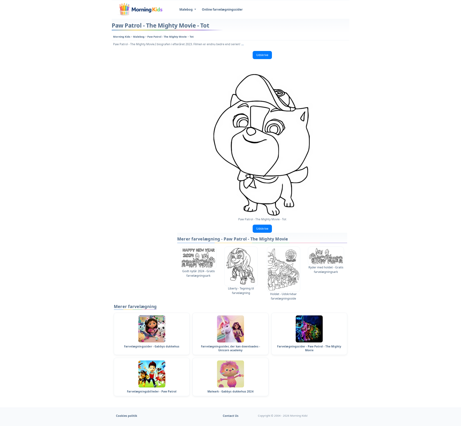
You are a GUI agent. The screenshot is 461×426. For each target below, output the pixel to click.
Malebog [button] (186, 9)
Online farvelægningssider (222, 9)
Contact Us (230, 416)
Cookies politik (126, 416)
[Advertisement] (143, 104)
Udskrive (262, 55)
